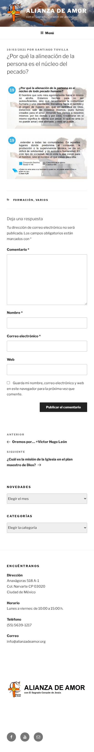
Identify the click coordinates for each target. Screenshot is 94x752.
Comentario (18, 250)
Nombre (15, 313)
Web (10, 360)
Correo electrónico (24, 336)
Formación (23, 200)
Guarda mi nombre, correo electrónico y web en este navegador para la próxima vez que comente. (45, 388)
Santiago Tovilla (52, 49)
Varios (42, 200)
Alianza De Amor (56, 11)
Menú (49, 33)
